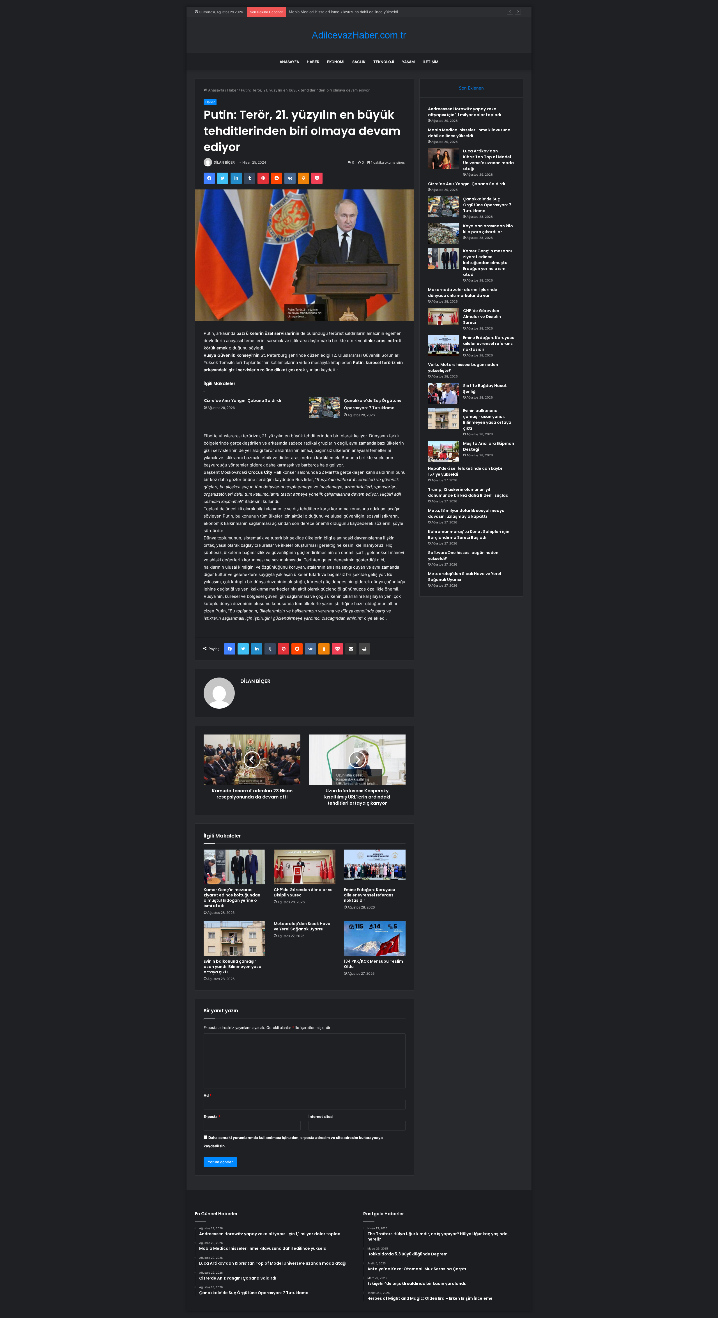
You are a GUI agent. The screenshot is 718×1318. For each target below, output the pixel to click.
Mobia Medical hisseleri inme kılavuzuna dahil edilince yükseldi (469, 133)
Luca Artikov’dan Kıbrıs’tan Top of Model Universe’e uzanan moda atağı (350, 12)
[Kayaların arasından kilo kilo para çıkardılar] (443, 233)
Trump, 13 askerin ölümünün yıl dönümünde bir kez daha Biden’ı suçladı (469, 492)
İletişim (430, 62)
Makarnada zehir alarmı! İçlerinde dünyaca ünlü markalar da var (462, 292)
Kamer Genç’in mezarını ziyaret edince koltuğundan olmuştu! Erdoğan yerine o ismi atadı (232, 898)
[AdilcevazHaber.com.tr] (359, 35)
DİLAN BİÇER (224, 162)
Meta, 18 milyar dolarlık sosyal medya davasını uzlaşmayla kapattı (466, 513)
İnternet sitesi (321, 1116)
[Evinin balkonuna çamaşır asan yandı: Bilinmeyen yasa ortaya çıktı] (234, 938)
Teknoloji (383, 62)
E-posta (212, 1116)
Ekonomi (335, 62)
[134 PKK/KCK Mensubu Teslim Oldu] (375, 938)
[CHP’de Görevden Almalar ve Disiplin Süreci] (304, 867)
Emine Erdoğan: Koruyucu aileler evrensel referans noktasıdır (369, 895)
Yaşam (408, 62)
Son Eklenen (471, 88)
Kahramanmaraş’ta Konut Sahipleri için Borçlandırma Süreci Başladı (468, 534)
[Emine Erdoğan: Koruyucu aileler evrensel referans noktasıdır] (375, 867)
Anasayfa (289, 62)
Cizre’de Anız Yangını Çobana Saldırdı (242, 400)
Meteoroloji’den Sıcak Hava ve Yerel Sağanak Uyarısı (302, 926)
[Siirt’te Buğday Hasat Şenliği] (443, 393)
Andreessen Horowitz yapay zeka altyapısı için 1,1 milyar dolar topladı (464, 112)
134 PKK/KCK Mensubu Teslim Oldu (373, 963)
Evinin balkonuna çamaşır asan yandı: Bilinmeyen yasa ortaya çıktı (232, 966)
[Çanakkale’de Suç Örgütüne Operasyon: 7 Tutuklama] (324, 407)
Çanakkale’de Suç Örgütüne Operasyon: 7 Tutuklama (487, 205)
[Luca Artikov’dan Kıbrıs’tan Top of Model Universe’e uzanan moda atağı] (443, 158)
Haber (313, 62)
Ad (207, 1095)
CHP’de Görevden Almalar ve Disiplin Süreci (303, 892)
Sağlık (358, 62)
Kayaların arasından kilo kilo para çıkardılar (488, 229)
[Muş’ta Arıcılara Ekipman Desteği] (443, 451)
